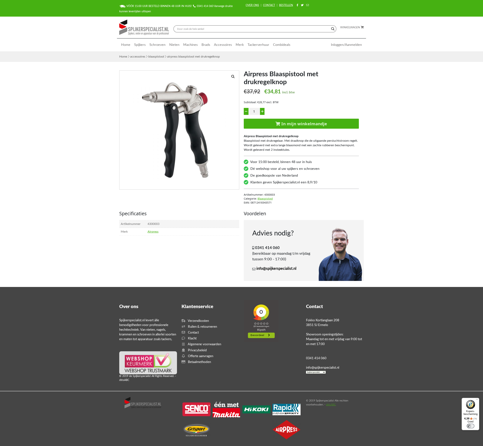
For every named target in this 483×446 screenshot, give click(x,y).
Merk (240, 45)
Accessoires (223, 45)
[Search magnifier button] (332, 29)
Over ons (252, 5)
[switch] (470, 426)
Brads (206, 45)
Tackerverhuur (258, 45)
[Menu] (477, 400)
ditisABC (331, 404)
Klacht (192, 338)
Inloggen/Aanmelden (346, 45)
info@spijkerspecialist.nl (276, 269)
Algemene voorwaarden (204, 344)
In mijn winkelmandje (303, 123)
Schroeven (157, 45)
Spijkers (140, 45)
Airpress (153, 231)
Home (125, 45)
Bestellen (286, 5)
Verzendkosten (198, 320)
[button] (233, 76)
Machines (190, 45)
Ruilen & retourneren (202, 326)
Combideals (281, 45)
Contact (269, 5)
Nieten (174, 45)
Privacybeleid (197, 350)
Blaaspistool (156, 56)
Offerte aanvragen (200, 356)
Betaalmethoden (199, 362)
